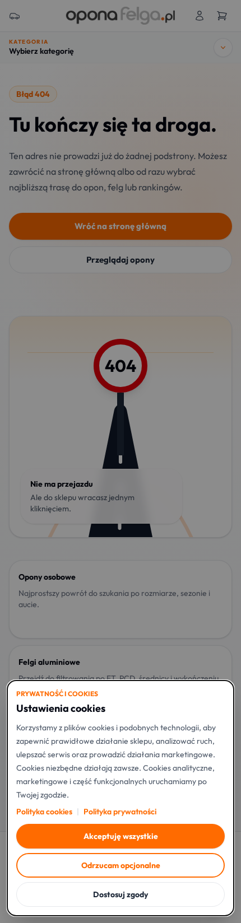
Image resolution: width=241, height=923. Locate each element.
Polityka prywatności (120, 812)
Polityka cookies (44, 812)
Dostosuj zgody (120, 894)
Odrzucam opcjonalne (120, 865)
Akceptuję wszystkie (121, 836)
